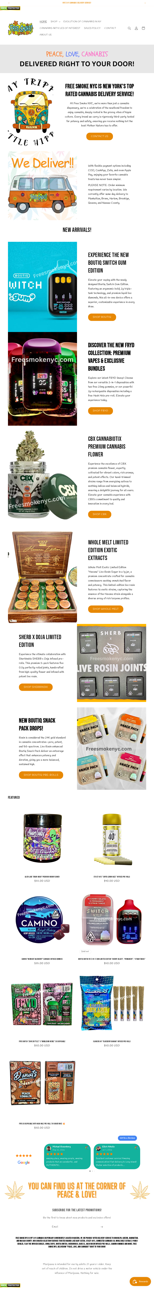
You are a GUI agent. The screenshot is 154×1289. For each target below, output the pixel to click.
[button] (55, 21)
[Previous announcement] (9, 3)
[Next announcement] (145, 3)
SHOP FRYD (100, 410)
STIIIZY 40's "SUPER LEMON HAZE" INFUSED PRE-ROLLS (112, 877)
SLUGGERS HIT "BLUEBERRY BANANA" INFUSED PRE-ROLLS (112, 1041)
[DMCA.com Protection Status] (10, 9)
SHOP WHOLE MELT (106, 609)
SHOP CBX (99, 514)
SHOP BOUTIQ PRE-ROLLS (41, 775)
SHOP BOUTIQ (102, 317)
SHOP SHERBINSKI (36, 687)
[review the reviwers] (86, 1148)
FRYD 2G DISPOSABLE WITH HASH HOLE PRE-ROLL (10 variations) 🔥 (42, 1124)
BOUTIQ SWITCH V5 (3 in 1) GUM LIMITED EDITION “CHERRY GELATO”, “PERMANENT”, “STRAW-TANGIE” (111, 959)
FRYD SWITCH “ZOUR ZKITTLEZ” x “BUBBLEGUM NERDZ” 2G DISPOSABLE (42, 1041)
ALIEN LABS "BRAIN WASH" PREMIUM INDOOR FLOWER (42, 877)
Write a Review (127, 1138)
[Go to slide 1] (90, 1171)
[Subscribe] (101, 1227)
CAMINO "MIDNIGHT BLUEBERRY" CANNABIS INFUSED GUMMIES (42, 959)
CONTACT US (99, 136)
